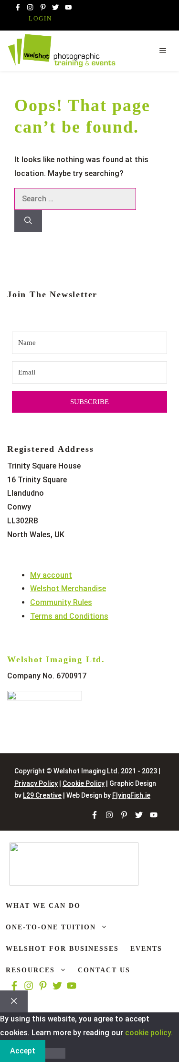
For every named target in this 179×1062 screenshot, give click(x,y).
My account (51, 575)
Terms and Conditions (69, 616)
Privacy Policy (36, 783)
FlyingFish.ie (131, 795)
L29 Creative (42, 795)
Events (146, 948)
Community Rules (61, 602)
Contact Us (104, 970)
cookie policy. (149, 1032)
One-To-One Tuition (51, 927)
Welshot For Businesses (62, 948)
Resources (30, 970)
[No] (55, 1053)
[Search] (28, 221)
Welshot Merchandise (68, 588)
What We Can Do (43, 905)
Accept (22, 1050)
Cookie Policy (84, 783)
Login (40, 18)
